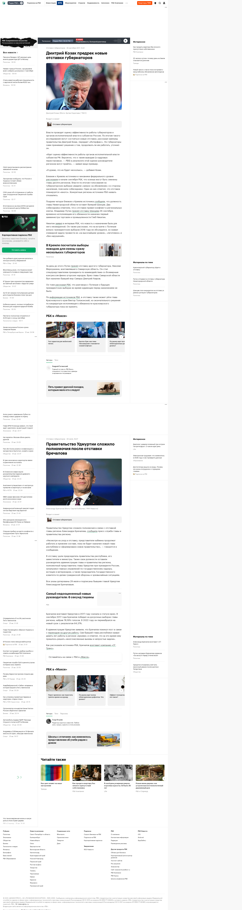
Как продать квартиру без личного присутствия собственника (146, 48)
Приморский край (36, 886)
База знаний (7, 855)
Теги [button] (56, 360)
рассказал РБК (63, 284)
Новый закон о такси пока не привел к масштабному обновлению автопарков (148, 70)
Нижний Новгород (36, 858)
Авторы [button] (49, 360)
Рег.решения (115, 863)
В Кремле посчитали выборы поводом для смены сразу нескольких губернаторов (67, 249)
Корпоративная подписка (93, 840)
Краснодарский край (37, 855)
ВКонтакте (60, 834)
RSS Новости (89, 849)
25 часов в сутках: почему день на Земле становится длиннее (149, 59)
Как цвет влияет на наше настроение (51, 785)
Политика (6, 62)
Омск (32, 843)
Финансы (6, 85)
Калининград (34, 852)
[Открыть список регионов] (155, 3)
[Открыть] (19, 3)
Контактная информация (119, 837)
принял (74, 265)
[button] (155, 3)
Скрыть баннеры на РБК (92, 834)
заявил (58, 223)
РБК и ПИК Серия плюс (11, 701)
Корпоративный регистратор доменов (121, 856)
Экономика (7, 430)
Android (141, 837)
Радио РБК (13, 3)
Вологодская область (37, 849)
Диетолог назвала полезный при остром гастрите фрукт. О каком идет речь (149, 445)
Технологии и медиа (10, 320)
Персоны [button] (64, 713)
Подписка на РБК (90, 837)
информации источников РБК (65, 296)
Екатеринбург (35, 837)
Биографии (7, 852)
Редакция (114, 840)
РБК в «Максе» (56, 315)
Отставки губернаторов (55, 47)
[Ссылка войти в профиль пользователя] (164, 3)
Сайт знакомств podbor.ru (120, 869)
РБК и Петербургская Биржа (13, 332)
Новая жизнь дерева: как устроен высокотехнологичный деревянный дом (149, 786)
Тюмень (33, 871)
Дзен (58, 843)
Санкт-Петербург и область (40, 834)
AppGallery (142, 840)
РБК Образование (9, 858)
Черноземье (34, 874)
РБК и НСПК (7, 490)
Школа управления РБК (119, 879)
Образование (138, 460)
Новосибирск (35, 840)
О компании (115, 834)
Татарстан (33, 867)
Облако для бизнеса (118, 852)
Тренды (136, 63)
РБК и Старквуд (142, 791)
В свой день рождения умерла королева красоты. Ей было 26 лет (117, 786)
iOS (139, 834)
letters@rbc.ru (23, 904)
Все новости (9, 52)
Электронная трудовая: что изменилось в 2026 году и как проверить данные (148, 456)
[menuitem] (34, 3)
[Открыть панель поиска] (159, 3)
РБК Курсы (114, 876)
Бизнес (5, 297)
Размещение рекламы (119, 843)
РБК (47, 604)
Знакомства (115, 866)
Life (134, 449)
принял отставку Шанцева (85, 210)
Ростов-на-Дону (35, 864)
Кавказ (32, 877)
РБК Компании (8, 656)
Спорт (5, 623)
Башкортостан (35, 846)
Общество (7, 73)
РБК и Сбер (7, 263)
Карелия (33, 880)
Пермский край (35, 861)
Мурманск (33, 883)
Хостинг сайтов (116, 860)
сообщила (92, 530)
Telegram (60, 840)
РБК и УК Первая (9, 678)
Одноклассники (62, 837)
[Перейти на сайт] (19, 43)
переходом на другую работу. (63, 632)
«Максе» (84, 656)
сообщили (100, 201)
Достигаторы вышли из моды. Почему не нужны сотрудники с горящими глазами (148, 469)
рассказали (52, 179)
